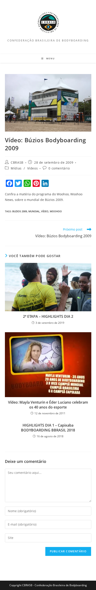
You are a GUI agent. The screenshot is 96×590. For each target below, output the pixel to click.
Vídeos (32, 168)
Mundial (34, 211)
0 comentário (59, 168)
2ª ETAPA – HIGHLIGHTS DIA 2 (48, 316)
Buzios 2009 (19, 211)
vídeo (44, 211)
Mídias (16, 168)
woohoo (56, 211)
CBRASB (17, 162)
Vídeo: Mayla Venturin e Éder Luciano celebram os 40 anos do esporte (48, 405)
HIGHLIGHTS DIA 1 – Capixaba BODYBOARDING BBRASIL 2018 (48, 428)
